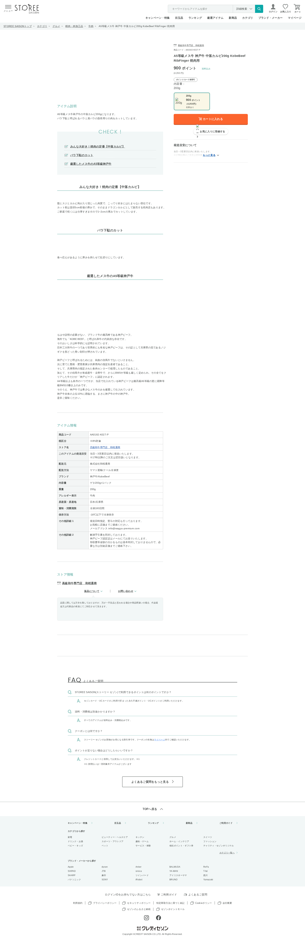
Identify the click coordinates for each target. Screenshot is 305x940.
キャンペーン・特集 (157, 17)
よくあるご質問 (197, 894)
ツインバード (142, 875)
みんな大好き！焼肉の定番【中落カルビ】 (97, 146)
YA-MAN (173, 871)
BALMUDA (174, 867)
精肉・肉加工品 (74, 26)
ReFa (206, 867)
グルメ (56, 26)
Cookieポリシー (203, 903)
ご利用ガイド (225, 823)
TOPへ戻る (150, 809)
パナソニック (74, 879)
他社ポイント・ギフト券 (181, 845)
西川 (205, 875)
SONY (105, 879)
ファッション (209, 841)
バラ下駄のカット (81, 155)
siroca (139, 871)
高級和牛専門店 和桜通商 (105, 447)
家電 (70, 837)
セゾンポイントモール (173, 909)
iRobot (139, 879)
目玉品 (179, 17)
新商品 (233, 17)
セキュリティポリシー (139, 903)
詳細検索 (241, 8)
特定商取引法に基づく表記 (170, 903)
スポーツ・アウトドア (112, 841)
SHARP (72, 875)
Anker (139, 867)
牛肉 (91, 26)
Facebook (158, 917)
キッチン (140, 837)
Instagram (146, 917)
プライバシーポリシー (104, 903)
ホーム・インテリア (179, 841)
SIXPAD (72, 871)
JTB (104, 871)
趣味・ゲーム (142, 841)
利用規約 (77, 903)
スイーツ (207, 837)
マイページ (294, 17)
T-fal (205, 871)
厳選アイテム (215, 17)
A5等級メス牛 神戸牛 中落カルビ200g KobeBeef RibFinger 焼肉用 (137, 26)
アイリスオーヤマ (178, 875)
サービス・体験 (143, 845)
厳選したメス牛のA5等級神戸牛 (91, 163)
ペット (105, 845)
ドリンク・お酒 (75, 841)
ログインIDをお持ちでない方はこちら (128, 894)
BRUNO (173, 879)
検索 (259, 9)
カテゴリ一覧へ (227, 852)
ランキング (195, 17)
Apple (71, 867)
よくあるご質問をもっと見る (150, 781)
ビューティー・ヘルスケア (115, 837)
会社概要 (227, 903)
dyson (105, 867)
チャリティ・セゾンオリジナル (218, 845)
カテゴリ (42, 26)
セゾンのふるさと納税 (139, 909)
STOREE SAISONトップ (18, 26)
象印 (104, 875)
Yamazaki (208, 879)
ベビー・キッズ (75, 845)
